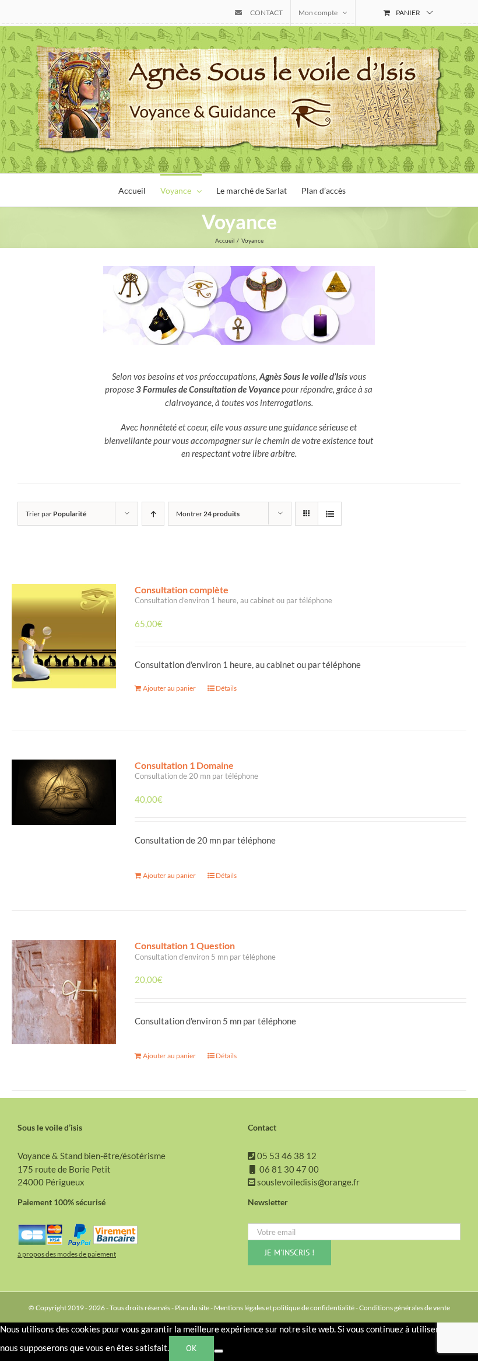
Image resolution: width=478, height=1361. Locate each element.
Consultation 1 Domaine (184, 765)
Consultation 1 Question (185, 945)
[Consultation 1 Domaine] (64, 818)
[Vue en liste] (329, 513)
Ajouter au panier (169, 688)
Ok (191, 1348)
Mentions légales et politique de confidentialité (284, 1307)
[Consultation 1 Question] (64, 998)
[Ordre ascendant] (153, 514)
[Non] (218, 1351)
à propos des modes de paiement (66, 1254)
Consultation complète (182, 589)
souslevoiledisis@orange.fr (308, 1182)
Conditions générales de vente (404, 1307)
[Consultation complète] (64, 642)
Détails (226, 688)
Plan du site (192, 1307)
